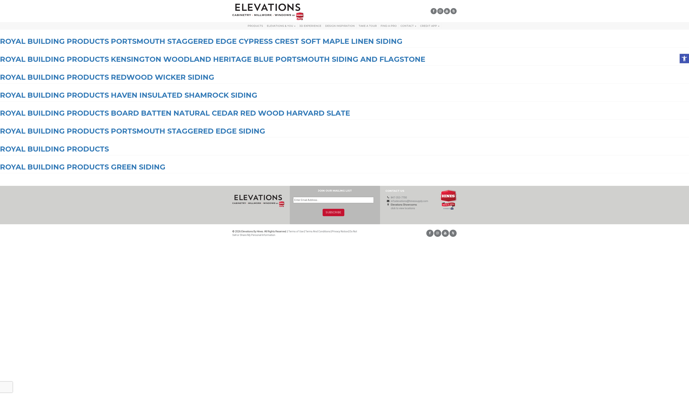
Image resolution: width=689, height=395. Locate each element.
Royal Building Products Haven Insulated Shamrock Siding (128, 95)
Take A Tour (367, 25)
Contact (407, 25)
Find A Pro (389, 25)
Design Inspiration (340, 25)
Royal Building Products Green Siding (82, 166)
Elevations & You (280, 25)
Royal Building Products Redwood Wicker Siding (107, 77)
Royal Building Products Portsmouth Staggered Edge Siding (132, 131)
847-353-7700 (399, 197)
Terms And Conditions (317, 231)
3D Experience (310, 25)
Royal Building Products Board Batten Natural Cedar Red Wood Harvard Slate (175, 113)
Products (255, 25)
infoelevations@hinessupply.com (409, 201)
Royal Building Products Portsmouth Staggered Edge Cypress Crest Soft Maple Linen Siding (201, 41)
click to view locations (403, 208)
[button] (684, 58)
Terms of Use (296, 231)
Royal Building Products (54, 149)
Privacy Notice (340, 231)
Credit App (429, 25)
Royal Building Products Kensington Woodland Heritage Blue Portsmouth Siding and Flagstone (212, 59)
